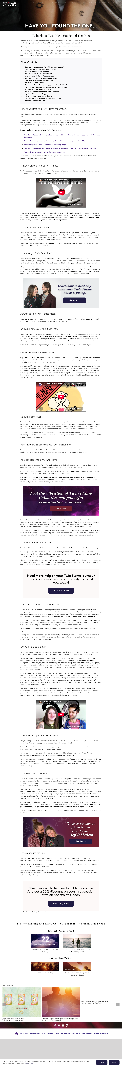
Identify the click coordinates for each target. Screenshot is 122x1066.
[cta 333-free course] (61, 882)
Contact (67, 1033)
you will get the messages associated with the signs (72, 616)
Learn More (29, 1063)
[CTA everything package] (61, 818)
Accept (102, 1062)
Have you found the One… (35, 101)
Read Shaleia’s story (45, 973)
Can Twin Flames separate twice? (39, 80)
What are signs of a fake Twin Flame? (41, 69)
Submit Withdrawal (101, 1033)
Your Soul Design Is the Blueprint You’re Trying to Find (60, 1019)
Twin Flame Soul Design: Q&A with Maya (94, 1002)
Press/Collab (59, 1033)
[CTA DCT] (61, 487)
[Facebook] (55, 1025)
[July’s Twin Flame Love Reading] (21, 988)
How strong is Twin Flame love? (38, 74)
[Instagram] (63, 1025)
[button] (4, 1004)
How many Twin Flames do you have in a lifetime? (46, 85)
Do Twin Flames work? (34, 83)
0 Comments (18, 1020)
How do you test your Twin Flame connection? (44, 67)
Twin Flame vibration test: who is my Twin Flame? (46, 87)
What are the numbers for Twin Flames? (42, 92)
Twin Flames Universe (32, 1033)
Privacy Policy (75, 1033)
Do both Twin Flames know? (37, 71)
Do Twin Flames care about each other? (42, 78)
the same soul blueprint (41, 424)
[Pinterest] (67, 1025)
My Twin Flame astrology (35, 94)
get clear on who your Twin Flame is (84, 860)
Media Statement (47, 1033)
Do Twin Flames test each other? (39, 89)
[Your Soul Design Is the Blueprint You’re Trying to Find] (61, 988)
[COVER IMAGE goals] (77, 935)
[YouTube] (59, 1025)
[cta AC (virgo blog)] (61, 569)
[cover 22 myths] (45, 935)
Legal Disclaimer (87, 1033)
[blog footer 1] (45, 962)
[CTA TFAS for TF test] (61, 279)
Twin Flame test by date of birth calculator (43, 98)
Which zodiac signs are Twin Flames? (41, 96)
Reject (114, 1062)
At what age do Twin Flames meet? (40, 76)
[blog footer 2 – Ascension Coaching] (77, 962)
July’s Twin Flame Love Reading (12, 1019)
